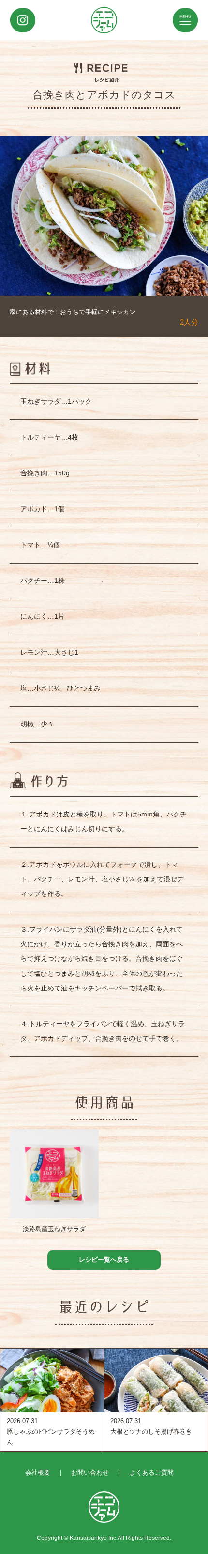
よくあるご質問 (152, 1472)
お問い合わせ (90, 1472)
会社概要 (37, 1472)
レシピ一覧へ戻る (104, 1259)
